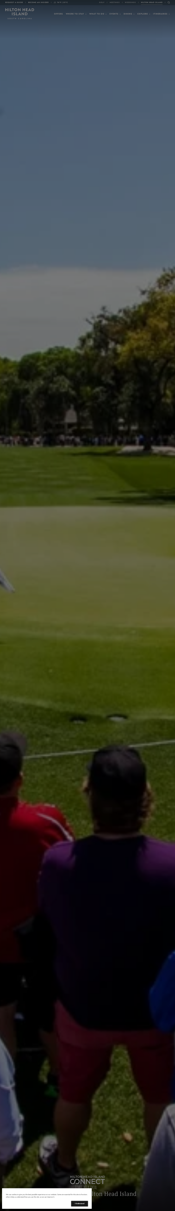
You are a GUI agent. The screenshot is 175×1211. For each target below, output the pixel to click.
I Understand (79, 1204)
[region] (47, 1198)
